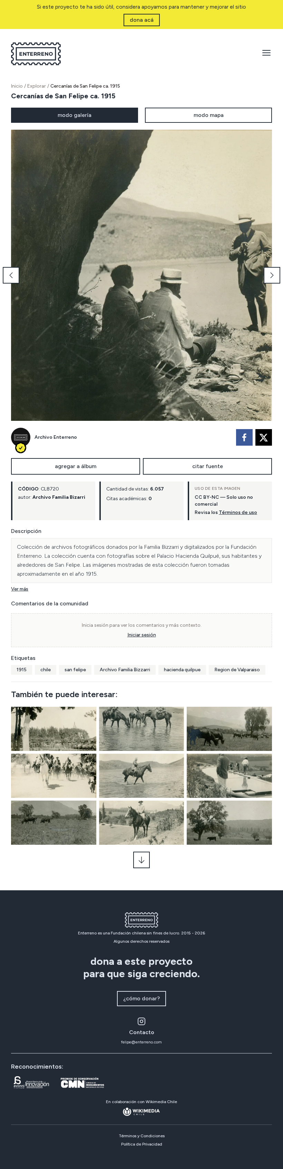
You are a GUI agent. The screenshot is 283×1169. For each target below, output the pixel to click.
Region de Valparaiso (237, 670)
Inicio (17, 86)
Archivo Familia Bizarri (58, 497)
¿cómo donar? (141, 998)
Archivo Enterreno (56, 437)
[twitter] (263, 437)
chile (45, 670)
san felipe (75, 670)
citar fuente (207, 466)
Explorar (36, 86)
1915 (22, 670)
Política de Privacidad (141, 1144)
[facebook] (244, 437)
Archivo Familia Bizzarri (125, 670)
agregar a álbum (75, 466)
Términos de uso (238, 512)
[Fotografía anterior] (11, 275)
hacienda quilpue (182, 670)
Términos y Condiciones (142, 1135)
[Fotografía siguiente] (272, 275)
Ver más (19, 589)
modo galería (74, 115)
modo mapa (209, 115)
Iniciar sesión (141, 635)
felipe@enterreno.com (141, 1042)
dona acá (142, 20)
